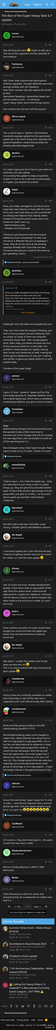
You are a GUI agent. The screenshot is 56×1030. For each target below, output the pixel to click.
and (19, 775)
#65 (50, 201)
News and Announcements (34, 946)
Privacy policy (23, 1020)
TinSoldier (8, 24)
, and (23, 262)
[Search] (52, 4)
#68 (50, 420)
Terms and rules (8, 1020)
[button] (54, 1027)
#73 (50, 622)
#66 (50, 282)
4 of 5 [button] (27, 906)
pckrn (11, 661)
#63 (50, 127)
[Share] (46, 45)
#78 (50, 835)
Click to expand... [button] (28, 312)
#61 (50, 45)
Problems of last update (23, 956)
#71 (50, 546)
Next (36, 906)
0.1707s (43, 1025)
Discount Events (24, 934)
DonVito (12, 994)
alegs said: (9, 288)
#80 (50, 889)
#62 (50, 75)
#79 (50, 862)
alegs (6, 425)
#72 (50, 580)
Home (40, 1020)
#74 (50, 656)
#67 (50, 387)
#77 (50, 795)
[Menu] (4, 4)
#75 (50, 690)
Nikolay (12, 959)
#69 (50, 476)
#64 (50, 164)
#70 (50, 519)
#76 (50, 720)
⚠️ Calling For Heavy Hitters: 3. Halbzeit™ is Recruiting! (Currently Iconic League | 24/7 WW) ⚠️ (29, 987)
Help (33, 1020)
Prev (18, 906)
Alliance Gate (22, 994)
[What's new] (46, 4)
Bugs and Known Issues (26, 959)
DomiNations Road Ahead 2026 (27, 943)
